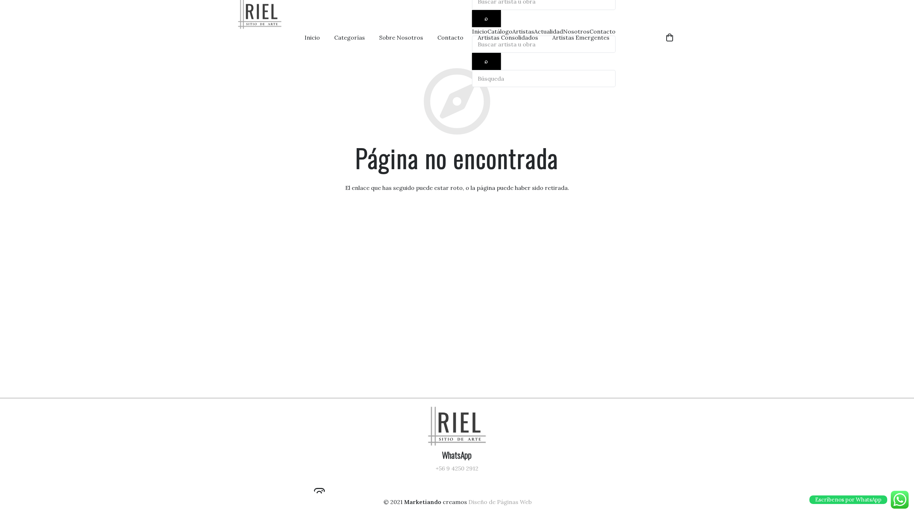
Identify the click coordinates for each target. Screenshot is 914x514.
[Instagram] (319, 486)
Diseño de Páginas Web (500, 501)
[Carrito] (669, 37)
